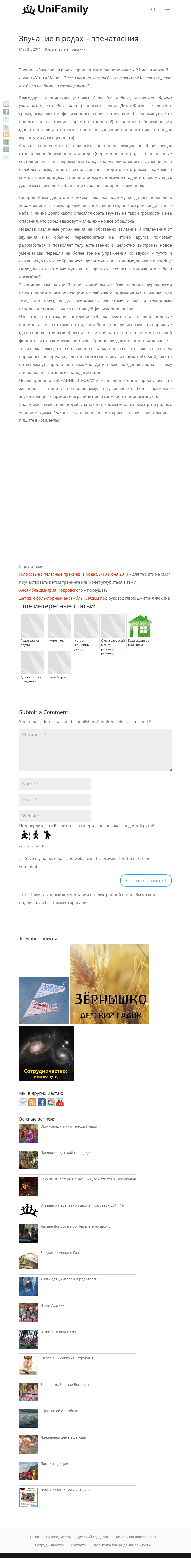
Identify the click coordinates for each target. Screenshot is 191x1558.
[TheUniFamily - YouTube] (60, 1105)
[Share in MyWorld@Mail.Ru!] (6, 149)
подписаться (31, 902)
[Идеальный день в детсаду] (28, 1445)
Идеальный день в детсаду (63, 1437)
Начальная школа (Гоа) (135, 1536)
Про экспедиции (54, 1463)
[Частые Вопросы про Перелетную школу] (28, 1235)
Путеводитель (58, 1536)
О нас (35, 1536)
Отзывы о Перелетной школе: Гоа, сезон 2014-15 (82, 1205)
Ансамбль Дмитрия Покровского (51, 590)
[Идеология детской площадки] (28, 1161)
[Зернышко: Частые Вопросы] (28, 1393)
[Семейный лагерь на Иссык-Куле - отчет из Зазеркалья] (28, 1187)
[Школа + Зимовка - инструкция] (28, 1366)
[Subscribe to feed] (6, 134)
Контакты (78, 1545)
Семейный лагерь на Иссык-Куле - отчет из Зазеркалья (88, 1179)
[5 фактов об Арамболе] (28, 1419)
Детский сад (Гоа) (92, 1536)
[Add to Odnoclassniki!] (6, 156)
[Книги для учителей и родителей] (28, 1287)
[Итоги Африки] (28, 1314)
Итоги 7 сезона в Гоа (58, 1331)
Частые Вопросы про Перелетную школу (75, 1226)
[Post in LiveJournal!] (6, 119)
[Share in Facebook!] (6, 112)
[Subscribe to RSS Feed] (32, 1105)
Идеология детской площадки (66, 1152)
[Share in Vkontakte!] (6, 104)
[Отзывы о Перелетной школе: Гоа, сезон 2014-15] (28, 1211)
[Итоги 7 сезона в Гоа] (28, 1340)
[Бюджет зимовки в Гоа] (28, 1261)
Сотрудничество (49, 1545)
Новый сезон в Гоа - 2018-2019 (66, 1490)
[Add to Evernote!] (6, 142)
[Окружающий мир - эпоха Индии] (28, 1134)
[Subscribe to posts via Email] (23, 1105)
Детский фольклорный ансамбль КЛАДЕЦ (59, 598)
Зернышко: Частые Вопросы (64, 1384)
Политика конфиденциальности (122, 1545)
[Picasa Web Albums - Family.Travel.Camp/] (51, 1105)
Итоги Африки (52, 1305)
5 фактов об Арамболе (59, 1410)
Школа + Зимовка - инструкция (66, 1358)
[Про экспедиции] (28, 1472)
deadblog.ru (41, 846)
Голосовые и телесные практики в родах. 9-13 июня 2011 (73, 574)
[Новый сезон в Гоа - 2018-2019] (28, 1498)
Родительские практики (65, 49)
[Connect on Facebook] (42, 1105)
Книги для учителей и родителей (68, 1279)
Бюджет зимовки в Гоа (59, 1252)
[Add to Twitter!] (6, 127)
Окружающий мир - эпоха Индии (68, 1126)
